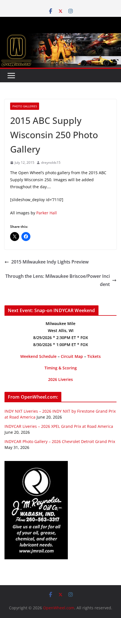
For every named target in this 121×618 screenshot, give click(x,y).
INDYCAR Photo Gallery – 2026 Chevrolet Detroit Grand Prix (60, 441)
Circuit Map (72, 356)
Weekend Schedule (38, 356)
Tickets (94, 356)
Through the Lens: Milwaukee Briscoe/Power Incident (57, 280)
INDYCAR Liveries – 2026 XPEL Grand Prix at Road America (59, 426)
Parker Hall (46, 212)
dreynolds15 (50, 162)
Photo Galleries (24, 106)
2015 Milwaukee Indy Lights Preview (50, 262)
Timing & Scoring (60, 368)
